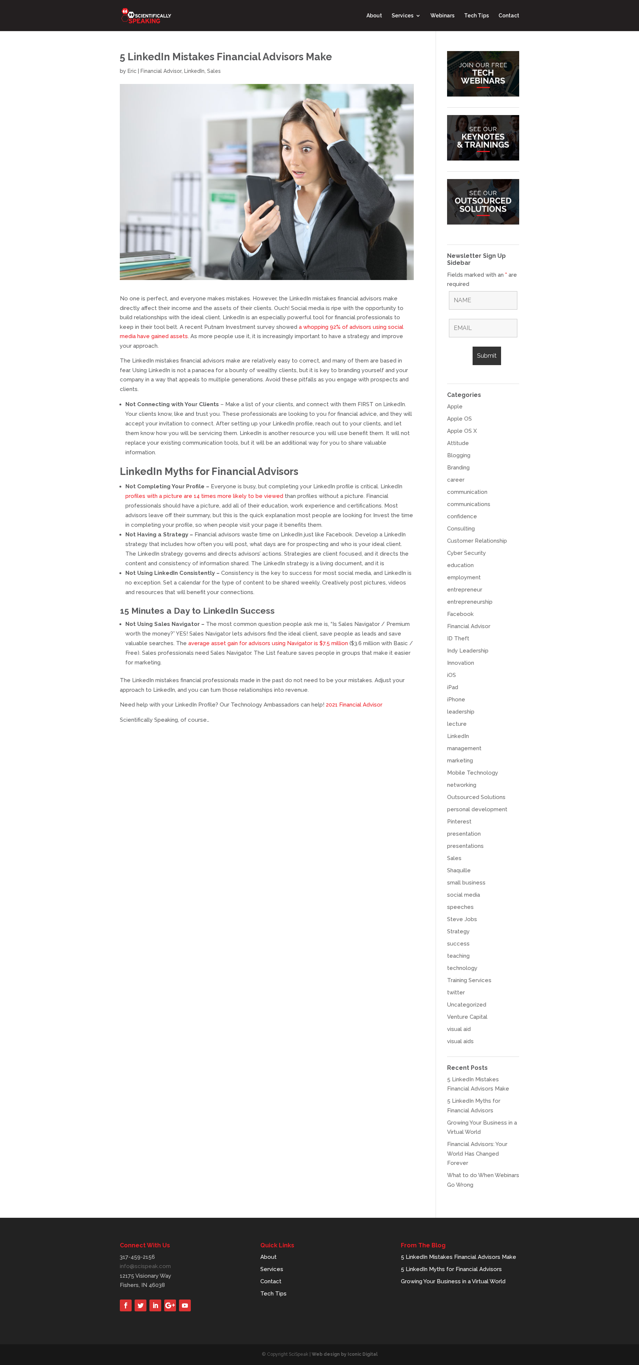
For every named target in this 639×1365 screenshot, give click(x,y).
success (458, 943)
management (464, 748)
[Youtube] (185, 1305)
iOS (451, 675)
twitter (456, 992)
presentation (464, 833)
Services (402, 15)
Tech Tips (476, 15)
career (455, 479)
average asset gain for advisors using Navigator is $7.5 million (268, 643)
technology (462, 968)
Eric (132, 71)
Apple (455, 406)
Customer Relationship (477, 540)
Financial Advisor (161, 71)
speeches (460, 907)
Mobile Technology (472, 772)
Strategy (458, 931)
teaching (458, 956)
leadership (460, 711)
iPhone (456, 699)
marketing (460, 760)
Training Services (469, 980)
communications (468, 504)
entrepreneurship (470, 602)
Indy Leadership (467, 650)
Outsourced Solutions (476, 797)
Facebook (460, 614)
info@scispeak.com (145, 1266)
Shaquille (459, 870)
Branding (458, 467)
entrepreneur (464, 589)
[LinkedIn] (155, 1305)
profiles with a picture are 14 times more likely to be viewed (204, 496)
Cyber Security (466, 553)
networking (461, 785)
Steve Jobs (462, 919)
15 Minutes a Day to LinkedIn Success (197, 611)
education (460, 565)
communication (467, 492)
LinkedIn (194, 71)
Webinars (442, 15)
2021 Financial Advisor (354, 704)
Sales (214, 71)
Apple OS (459, 418)
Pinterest (459, 821)
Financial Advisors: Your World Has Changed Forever (477, 1153)
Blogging (458, 455)
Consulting (461, 528)
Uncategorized (466, 1004)
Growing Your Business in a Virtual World (453, 1281)
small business (466, 882)
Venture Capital (467, 1017)
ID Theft (458, 638)
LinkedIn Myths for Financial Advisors (209, 471)
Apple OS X (462, 431)
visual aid (459, 1029)
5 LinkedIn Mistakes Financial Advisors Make (458, 1257)
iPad (452, 687)
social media (463, 895)
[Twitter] (140, 1305)
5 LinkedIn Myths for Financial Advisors (451, 1269)
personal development (477, 809)
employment (464, 577)
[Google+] (170, 1305)
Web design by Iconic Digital (345, 1354)
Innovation (460, 663)
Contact (508, 15)
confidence (462, 516)
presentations (465, 846)
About (374, 15)
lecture (457, 724)
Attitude (458, 443)
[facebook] (126, 1305)
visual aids (460, 1041)
